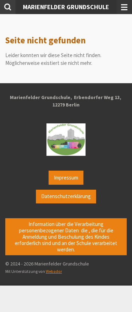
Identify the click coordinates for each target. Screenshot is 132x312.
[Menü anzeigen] (124, 7)
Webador (54, 271)
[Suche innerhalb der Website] (7, 7)
